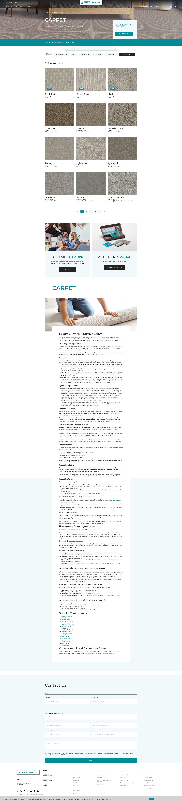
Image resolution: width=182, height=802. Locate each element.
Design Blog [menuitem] (100, 784)
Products (55, 12)
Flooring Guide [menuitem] (124, 780)
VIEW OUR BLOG (66, 269)
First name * (48, 697)
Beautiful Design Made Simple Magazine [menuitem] (104, 781)
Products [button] (9, 6)
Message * (47, 739)
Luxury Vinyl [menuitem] (76, 777)
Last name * (95, 697)
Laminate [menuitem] (75, 785)
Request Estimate (123, 33)
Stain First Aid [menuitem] (123, 777)
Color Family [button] (97, 54)
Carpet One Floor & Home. (27, 794)
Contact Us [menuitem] (146, 782)
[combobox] (90, 49)
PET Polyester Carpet (67, 624)
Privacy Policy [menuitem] (147, 788)
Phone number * (49, 722)
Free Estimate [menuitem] (77, 790)
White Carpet (65, 645)
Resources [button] (18, 6)
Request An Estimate (161, 6)
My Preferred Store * (97, 730)
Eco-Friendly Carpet (67, 630)
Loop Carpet (65, 636)
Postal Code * (48, 730)
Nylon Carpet (65, 640)
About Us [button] (28, 6)
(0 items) (175, 6)
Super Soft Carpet (66, 635)
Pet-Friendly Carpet (67, 621)
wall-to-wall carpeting (115, 500)
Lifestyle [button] (84, 54)
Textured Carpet (66, 638)
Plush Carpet (65, 628)
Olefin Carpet (65, 643)
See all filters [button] (126, 54)
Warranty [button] (111, 54)
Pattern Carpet (65, 619)
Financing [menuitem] (75, 793)
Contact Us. (73, 42)
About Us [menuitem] (146, 775)
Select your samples (113, 267)
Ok (151, 799)
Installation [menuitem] (123, 788)
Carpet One (48, 12)
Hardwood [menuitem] (76, 780)
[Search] (116, 49)
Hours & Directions (146, 6)
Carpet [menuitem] (75, 782)
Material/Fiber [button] (60, 54)
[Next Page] (104, 211)
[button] (170, 6)
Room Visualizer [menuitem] (101, 775)
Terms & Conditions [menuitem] (149, 785)
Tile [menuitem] (74, 788)
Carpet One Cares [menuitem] (148, 780)
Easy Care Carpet (66, 626)
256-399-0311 (18, 2)
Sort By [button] (61, 63)
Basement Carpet (66, 616)
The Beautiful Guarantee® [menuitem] (127, 782)
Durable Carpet (65, 623)
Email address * (95, 722)
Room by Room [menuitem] (148, 777)
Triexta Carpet (65, 641)
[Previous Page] (77, 211)
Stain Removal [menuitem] (124, 775)
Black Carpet (65, 618)
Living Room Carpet (67, 633)
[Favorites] (172, 6)
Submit (91, 760)
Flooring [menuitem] (75, 775)
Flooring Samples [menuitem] (101, 777)
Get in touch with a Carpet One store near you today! (100, 653)
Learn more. (109, 799)
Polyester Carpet (66, 631)
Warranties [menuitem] (123, 785)
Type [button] (73, 54)
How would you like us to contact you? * (55, 713)
